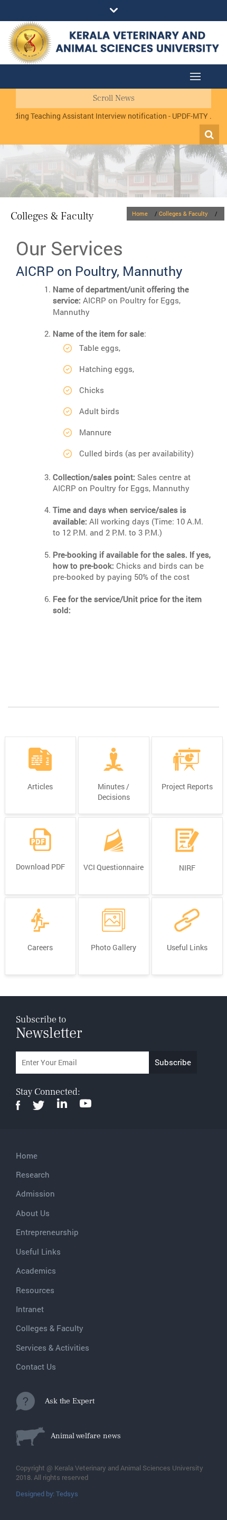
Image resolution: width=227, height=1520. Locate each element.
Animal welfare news (83, 1436)
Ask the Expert (64, 1401)
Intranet (30, 1309)
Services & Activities (52, 1347)
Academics (36, 1270)
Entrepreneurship (47, 1232)
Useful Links (38, 1251)
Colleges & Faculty (183, 213)
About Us (33, 1213)
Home (140, 213)
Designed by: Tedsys (47, 1493)
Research (33, 1174)
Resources (35, 1290)
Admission (35, 1193)
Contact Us (36, 1366)
